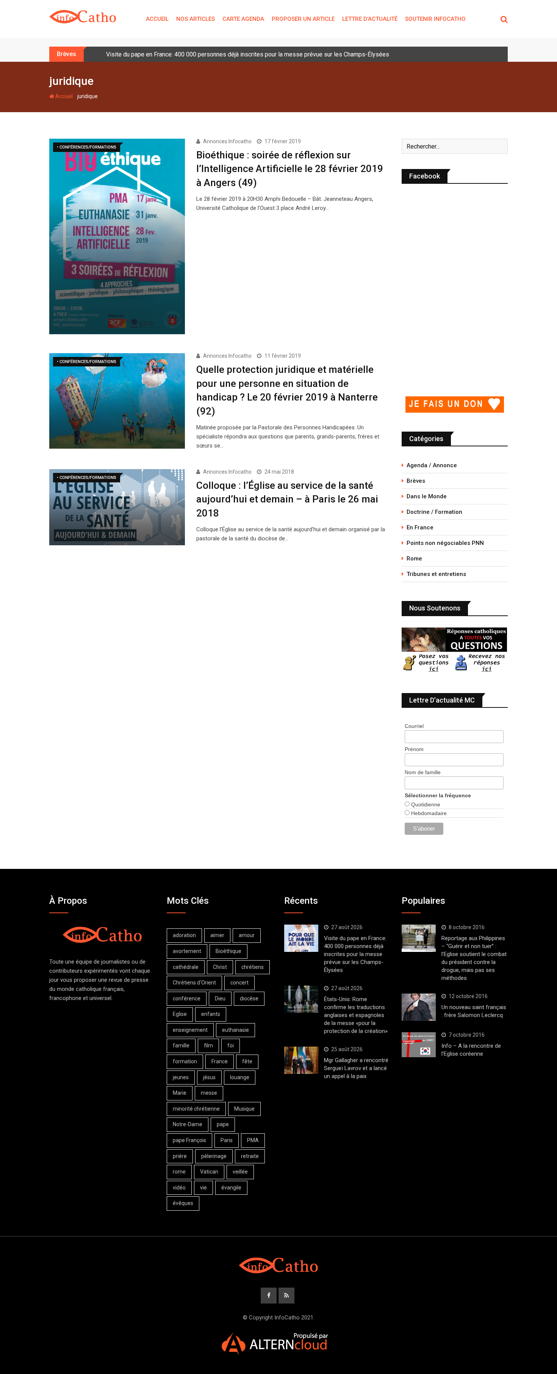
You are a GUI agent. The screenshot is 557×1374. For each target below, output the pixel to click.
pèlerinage (214, 1156)
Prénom (414, 749)
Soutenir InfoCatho (435, 19)
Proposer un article (303, 19)
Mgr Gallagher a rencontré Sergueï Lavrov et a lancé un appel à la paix (356, 1068)
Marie (179, 1093)
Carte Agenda (243, 19)
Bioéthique (228, 951)
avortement (187, 951)
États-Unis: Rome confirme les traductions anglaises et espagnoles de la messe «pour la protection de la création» (356, 1015)
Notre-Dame (187, 1124)
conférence (186, 998)
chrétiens (252, 967)
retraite (250, 1156)
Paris (227, 1140)
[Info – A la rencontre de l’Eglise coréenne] (419, 1044)
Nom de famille (423, 772)
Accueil (157, 19)
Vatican (209, 1172)
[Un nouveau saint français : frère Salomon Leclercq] (419, 1007)
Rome (414, 558)
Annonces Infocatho (227, 141)
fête (247, 1061)
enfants (210, 1014)
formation (185, 1061)
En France (420, 527)
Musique (244, 1109)
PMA (253, 1140)
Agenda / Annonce (432, 465)
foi (230, 1045)
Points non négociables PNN (445, 543)
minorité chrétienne (196, 1109)
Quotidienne (425, 804)
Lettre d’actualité (369, 19)
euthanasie (235, 1030)
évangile (231, 1188)
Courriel (414, 726)
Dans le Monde (427, 496)
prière (180, 1156)
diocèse (249, 998)
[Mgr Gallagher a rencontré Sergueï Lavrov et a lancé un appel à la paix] (301, 1060)
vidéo (179, 1188)
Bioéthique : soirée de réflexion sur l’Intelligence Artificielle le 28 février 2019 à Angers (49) (289, 168)
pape (223, 1124)
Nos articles (195, 19)
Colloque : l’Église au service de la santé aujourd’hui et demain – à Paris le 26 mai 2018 (287, 499)
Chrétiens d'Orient (194, 983)
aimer (217, 935)
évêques (183, 1203)
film (208, 1045)
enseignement (190, 1030)
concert (239, 983)
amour (247, 935)
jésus (209, 1077)
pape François (189, 1140)
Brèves (416, 480)
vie (203, 1188)
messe (209, 1093)
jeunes (181, 1077)
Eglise (180, 1014)
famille (181, 1045)
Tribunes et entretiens (436, 574)
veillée (240, 1172)
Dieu (220, 998)
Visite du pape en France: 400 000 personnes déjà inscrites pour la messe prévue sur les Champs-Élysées (247, 54)
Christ (220, 967)
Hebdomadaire (428, 813)
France (219, 1061)
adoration (184, 935)
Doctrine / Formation (434, 512)
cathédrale (186, 967)
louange (239, 1077)
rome (179, 1172)
